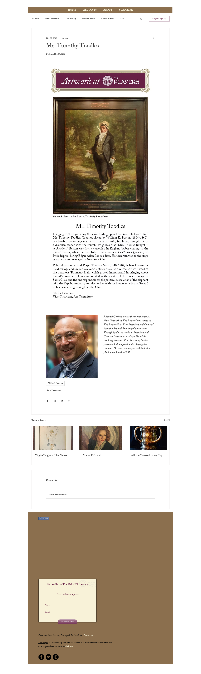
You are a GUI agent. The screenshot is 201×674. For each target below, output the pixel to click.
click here (69, 646)
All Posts (35, 19)
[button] (141, 19)
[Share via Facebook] (47, 400)
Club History (70, 19)
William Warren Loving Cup (146, 455)
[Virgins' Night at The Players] (52, 438)
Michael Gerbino (55, 383)
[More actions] (153, 38)
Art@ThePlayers (52, 19)
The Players (43, 643)
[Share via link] (69, 400)
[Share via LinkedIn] (61, 400)
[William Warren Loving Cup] (148, 438)
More (121, 19)
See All (167, 420)
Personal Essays (88, 19)
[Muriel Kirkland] (100, 438)
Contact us (88, 635)
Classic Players (107, 19)
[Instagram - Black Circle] (56, 657)
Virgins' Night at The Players (51, 455)
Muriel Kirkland (92, 455)
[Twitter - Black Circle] (48, 657)
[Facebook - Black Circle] (41, 657)
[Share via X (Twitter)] (54, 400)
